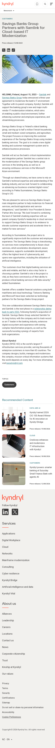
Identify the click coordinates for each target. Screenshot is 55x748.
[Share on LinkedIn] (8, 50)
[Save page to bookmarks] (37, 4)
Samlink (42, 94)
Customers (7, 19)
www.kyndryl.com (14, 363)
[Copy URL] (13, 50)
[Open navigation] (51, 4)
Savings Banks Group (12, 97)
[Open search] (45, 4)
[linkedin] (5, 512)
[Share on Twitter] (3, 50)
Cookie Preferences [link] (11, 717)
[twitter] (15, 512)
